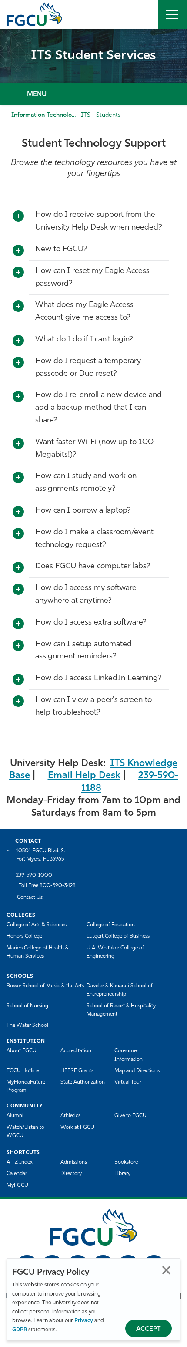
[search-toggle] (144, 14)
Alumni (15, 1115)
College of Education (111, 925)
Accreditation (75, 1050)
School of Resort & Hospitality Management (121, 1010)
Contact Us (30, 897)
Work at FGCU (77, 1127)
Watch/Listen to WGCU (25, 1131)
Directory (71, 1173)
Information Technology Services (57, 115)
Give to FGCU (130, 1115)
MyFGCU (17, 1185)
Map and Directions (137, 1071)
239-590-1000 (34, 875)
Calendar (17, 1173)
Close (166, 1270)
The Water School (27, 1025)
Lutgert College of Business (118, 936)
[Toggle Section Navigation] (93, 94)
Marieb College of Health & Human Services (38, 952)
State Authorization (82, 1082)
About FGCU (22, 1050)
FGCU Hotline (23, 1071)
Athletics (70, 1115)
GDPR (19, 1330)
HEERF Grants (77, 1071)
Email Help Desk (84, 776)
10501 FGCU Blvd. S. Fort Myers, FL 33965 (40, 855)
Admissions (73, 1162)
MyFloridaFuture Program (26, 1086)
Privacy (83, 1320)
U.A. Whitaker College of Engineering (115, 952)
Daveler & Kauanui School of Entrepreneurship (120, 990)
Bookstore (126, 1162)
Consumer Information (128, 1055)
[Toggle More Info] (18, 216)
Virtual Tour (127, 1082)
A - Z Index (20, 1162)
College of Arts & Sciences (37, 925)
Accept (148, 1329)
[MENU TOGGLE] (172, 14)
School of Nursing (27, 1006)
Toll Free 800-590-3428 (47, 885)
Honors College (24, 936)
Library (122, 1173)
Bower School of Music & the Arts (45, 986)
